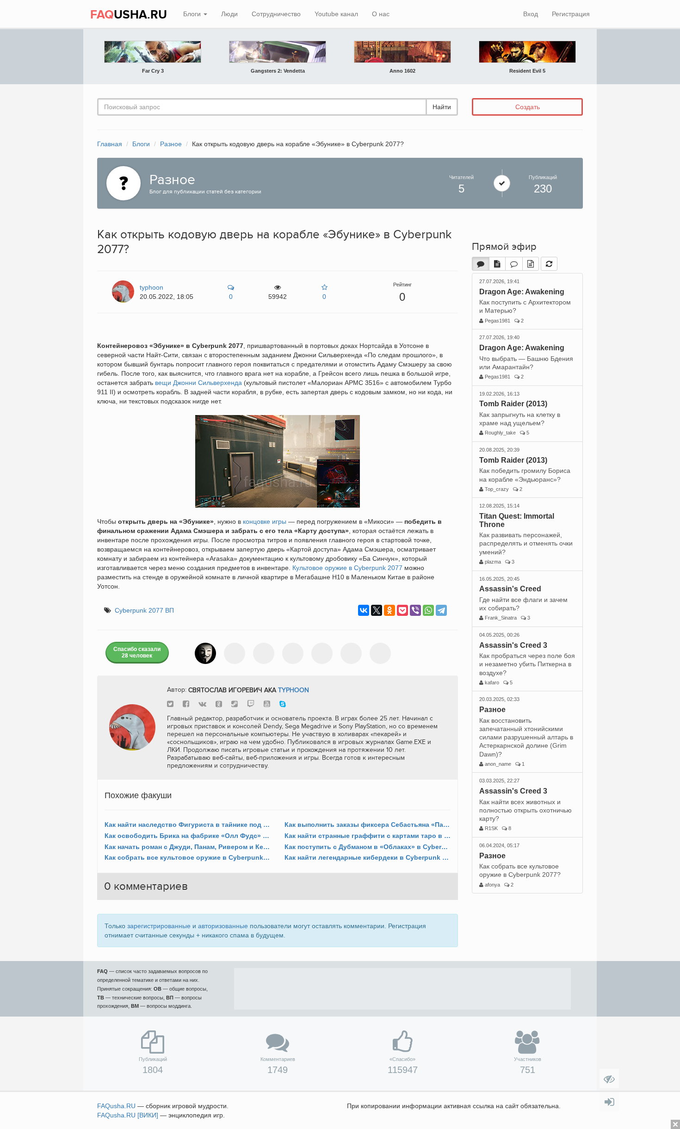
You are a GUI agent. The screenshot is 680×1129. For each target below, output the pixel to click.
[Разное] (121, 182)
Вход (530, 14)
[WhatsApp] (428, 610)
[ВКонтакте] (363, 610)
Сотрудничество (276, 14)
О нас (380, 14)
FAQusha (116, 1106)
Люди (229, 14)
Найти (442, 107)
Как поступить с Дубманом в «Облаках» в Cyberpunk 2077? (367, 846)
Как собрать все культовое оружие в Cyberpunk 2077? (188, 857)
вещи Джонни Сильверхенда (198, 382)
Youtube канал (336, 14)
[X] (376, 610)
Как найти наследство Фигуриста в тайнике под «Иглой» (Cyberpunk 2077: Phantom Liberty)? (188, 824)
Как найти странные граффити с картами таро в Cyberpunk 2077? (367, 835)
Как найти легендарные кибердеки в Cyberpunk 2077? (367, 857)
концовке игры (264, 521)
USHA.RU (128, 14)
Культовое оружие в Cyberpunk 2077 (347, 567)
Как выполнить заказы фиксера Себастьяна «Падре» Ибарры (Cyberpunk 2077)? (367, 824)
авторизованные (223, 926)
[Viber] (415, 610)
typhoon (293, 690)
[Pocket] (402, 610)
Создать (527, 107)
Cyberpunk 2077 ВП (144, 610)
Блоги (193, 14)
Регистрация (571, 14)
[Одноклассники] (389, 610)
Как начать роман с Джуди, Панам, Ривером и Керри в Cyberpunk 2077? (188, 846)
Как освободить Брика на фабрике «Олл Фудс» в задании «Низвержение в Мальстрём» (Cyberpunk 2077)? (188, 835)
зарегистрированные (159, 926)
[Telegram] (441, 610)
